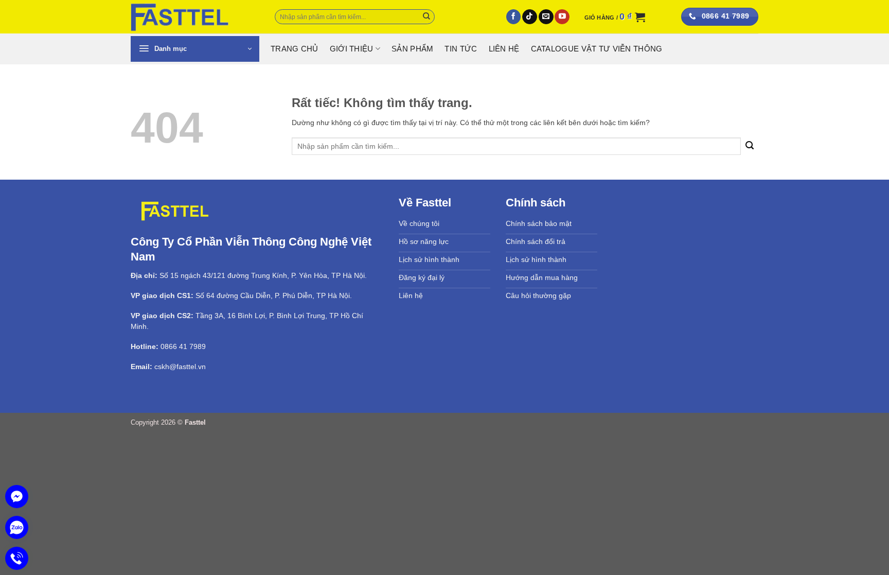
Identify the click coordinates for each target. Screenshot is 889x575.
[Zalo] (16, 527)
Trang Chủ (294, 49)
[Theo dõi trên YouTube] (562, 17)
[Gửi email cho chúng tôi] (546, 17)
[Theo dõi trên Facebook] (513, 17)
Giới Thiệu (352, 49)
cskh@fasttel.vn (180, 366)
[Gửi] (426, 16)
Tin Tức (460, 49)
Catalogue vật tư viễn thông (597, 49)
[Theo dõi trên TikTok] (529, 17)
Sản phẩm (412, 49)
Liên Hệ (504, 49)
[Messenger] (16, 496)
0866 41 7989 (183, 346)
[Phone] (16, 558)
